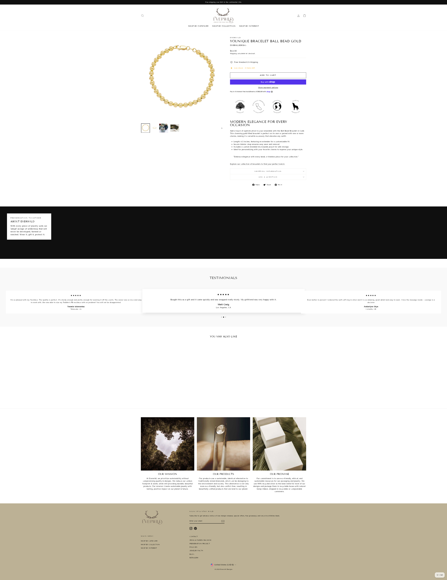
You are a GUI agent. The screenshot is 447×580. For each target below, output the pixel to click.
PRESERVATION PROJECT (200, 544)
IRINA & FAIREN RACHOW (200, 540)
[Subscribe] (222, 521)
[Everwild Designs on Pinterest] (195, 528)
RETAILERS (194, 558)
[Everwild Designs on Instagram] (191, 528)
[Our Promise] (279, 444)
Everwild (235, 37)
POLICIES (193, 547)
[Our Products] (223, 444)
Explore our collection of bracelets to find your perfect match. (257, 164)
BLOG (192, 554)
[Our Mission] (167, 444)
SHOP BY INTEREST (249, 26)
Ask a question (268, 177)
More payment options (268, 88)
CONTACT (194, 536)
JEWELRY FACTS (196, 551)
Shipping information (268, 171)
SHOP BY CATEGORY (198, 26)
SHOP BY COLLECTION (223, 26)
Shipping (233, 53)
